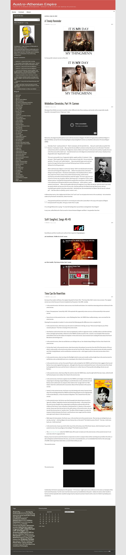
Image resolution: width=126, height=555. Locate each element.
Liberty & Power (20, 158)
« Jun (40, 526)
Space (14, 541)
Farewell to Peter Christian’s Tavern (29, 75)
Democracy (17, 520)
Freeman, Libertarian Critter (23, 126)
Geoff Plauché (19, 129)
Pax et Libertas (19, 168)
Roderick (47, 24)
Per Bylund (18, 170)
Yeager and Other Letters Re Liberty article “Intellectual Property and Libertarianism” (25, 85)
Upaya (17, 179)
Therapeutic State (17, 544)
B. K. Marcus (19, 109)
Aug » (43, 526)
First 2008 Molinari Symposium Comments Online (26, 72)
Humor (24, 524)
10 (46, 518)
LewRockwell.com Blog (21, 152)
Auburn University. (18, 47)
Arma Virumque (25, 514)
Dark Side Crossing (30, 61)
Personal (16, 535)
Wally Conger (19, 180)
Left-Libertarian (27, 528)
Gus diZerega (19, 132)
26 (52, 521)
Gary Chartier (19, 127)
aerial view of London (54, 432)
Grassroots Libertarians (21, 130)
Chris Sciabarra (19, 117)
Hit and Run (18, 133)
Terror (23, 541)
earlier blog (33, 53)
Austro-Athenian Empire (35, 4)
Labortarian (22, 527)
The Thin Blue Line (28, 544)
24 (46, 521)
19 (52, 519)
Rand (15, 537)
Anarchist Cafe (19, 105)
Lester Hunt (18, 149)
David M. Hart (19, 123)
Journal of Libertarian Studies (23, 143)
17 (46, 519)
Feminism (16, 522)
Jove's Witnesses (28, 525)
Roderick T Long (19, 66)
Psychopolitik (19, 171)
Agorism (18, 98)
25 (49, 521)
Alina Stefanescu (20, 101)
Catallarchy (18, 114)
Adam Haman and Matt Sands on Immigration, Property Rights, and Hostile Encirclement (26, 77)
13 (55, 518)
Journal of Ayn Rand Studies (22, 142)
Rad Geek (18, 173)
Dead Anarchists (20, 124)
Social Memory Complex (21, 177)
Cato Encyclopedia (24, 517)
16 (43, 519)
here (24, 52)
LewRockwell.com (20, 151)
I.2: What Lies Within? (27, 89)
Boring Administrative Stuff (24, 514)
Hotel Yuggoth (19, 134)
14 (58, 518)
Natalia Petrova (19, 164)
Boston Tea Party (20, 111)
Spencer (18, 541)
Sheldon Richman (20, 176)
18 (49, 519)
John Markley (19, 140)
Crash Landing (19, 120)
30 (43, 523)
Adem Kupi (18, 95)
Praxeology (31, 536)
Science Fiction (27, 539)
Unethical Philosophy (20, 546)
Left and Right (19, 530)
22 (40, 521)
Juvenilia (15, 527)
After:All (18, 96)
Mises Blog (18, 160)
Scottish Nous (19, 174)
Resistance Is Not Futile (25, 537)
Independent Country (21, 136)
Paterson (31, 534)
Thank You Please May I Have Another (23, 542)
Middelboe (16, 532)
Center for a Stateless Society (23, 115)
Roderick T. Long (20, 61)
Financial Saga (23, 522)
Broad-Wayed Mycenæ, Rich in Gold (26, 82)
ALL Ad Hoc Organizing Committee (24, 102)
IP (21, 525)
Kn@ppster (18, 148)
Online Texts (23, 534)
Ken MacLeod (19, 145)
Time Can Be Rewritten (55, 293)
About (29, 12)
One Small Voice (19, 167)
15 (40, 519)
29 (40, 523)
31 (46, 523)
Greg (17, 75)
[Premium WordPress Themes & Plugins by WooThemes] (110, 551)
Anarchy (16, 512)
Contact (21, 12)
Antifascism (23, 512)
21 (58, 519)
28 (58, 521)
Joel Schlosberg (19, 139)
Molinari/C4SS (26, 532)
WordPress (101, 551)
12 (52, 518)
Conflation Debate (20, 519)
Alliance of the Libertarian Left (23, 104)
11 (49, 518)
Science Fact (17, 539)
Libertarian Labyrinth (21, 154)
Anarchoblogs (19, 107)
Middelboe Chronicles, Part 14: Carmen (62, 103)
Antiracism (17, 514)
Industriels (16, 525)
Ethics (29, 520)
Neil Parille (18, 165)
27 (55, 521)
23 (43, 521)
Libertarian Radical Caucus (22, 157)
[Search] (38, 20)
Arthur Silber (19, 108)
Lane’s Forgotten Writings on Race (29, 64)
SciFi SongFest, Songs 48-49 (58, 219)
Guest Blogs (19, 524)
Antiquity (29, 512)
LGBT (26, 531)
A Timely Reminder (53, 21)
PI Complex (23, 536)
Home (14, 12)
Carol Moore (19, 112)
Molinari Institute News (21, 161)
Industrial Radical (20, 137)
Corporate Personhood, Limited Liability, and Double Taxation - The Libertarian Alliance (26, 71)
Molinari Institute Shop (21, 163)
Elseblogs (24, 520)
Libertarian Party (20, 155)
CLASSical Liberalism (21, 118)
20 (55, 519)
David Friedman (19, 121)
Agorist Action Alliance (21, 99)
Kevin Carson (19, 146)
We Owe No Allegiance (30, 66)
